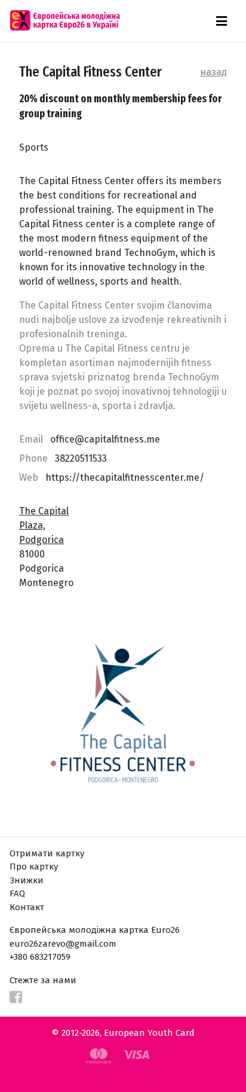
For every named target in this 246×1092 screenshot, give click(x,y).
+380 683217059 (40, 956)
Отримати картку (47, 853)
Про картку (34, 866)
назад (213, 72)
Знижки (27, 880)
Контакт (27, 907)
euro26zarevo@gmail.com (63, 943)
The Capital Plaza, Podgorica (44, 525)
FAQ (17, 893)
